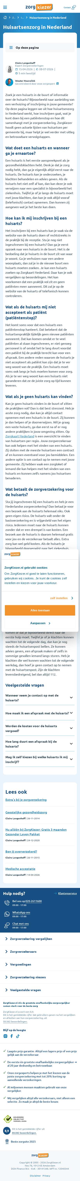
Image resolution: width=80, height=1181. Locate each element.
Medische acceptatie (20, 868)
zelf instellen (59, 598)
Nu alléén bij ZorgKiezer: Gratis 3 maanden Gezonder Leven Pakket (36, 831)
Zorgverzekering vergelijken (14, 17)
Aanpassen (37, 623)
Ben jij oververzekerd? (21, 851)
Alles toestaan (40, 610)
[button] (20, 923)
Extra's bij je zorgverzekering (26, 799)
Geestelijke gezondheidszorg (26, 812)
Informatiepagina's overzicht (22, 17)
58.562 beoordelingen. (15, 1021)
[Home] (5, 17)
